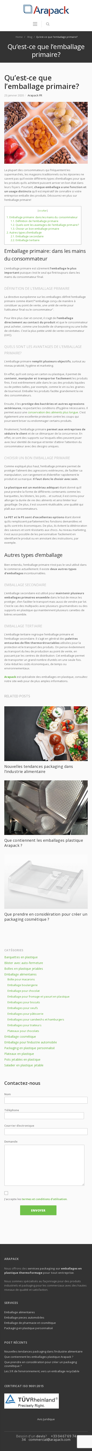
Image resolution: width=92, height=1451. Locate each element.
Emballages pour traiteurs (24, 1025)
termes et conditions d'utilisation (44, 1199)
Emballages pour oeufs (22, 1008)
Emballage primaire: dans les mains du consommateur (42, 217)
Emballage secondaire (27, 236)
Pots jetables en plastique (22, 1059)
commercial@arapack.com (49, 1439)
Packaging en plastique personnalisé (29, 1048)
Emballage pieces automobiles (24, 1317)
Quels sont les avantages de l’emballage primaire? (45, 225)
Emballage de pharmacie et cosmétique (30, 1323)
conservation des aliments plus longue (53, 412)
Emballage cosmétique (20, 1036)
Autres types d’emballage (24, 232)
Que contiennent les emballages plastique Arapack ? (38, 1357)
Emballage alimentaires (20, 974)
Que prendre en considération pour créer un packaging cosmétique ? (45, 917)
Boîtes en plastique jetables (23, 969)
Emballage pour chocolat (23, 991)
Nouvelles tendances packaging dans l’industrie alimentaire (38, 769)
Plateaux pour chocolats (23, 1031)
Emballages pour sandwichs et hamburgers (35, 1019)
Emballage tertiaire (25, 240)
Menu (35, 26)
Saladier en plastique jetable (23, 1065)
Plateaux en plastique (19, 1054)
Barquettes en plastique (21, 957)
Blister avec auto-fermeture (23, 963)
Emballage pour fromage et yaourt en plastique (38, 996)
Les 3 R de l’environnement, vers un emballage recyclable (41, 1371)
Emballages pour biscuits (23, 1002)
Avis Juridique (46, 1419)
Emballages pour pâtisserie (25, 1014)
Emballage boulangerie (22, 985)
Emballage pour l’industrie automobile (30, 1042)
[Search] (48, 24)
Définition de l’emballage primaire (34, 221)
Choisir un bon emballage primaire (35, 229)
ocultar (43, 210)
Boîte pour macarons (21, 979)
